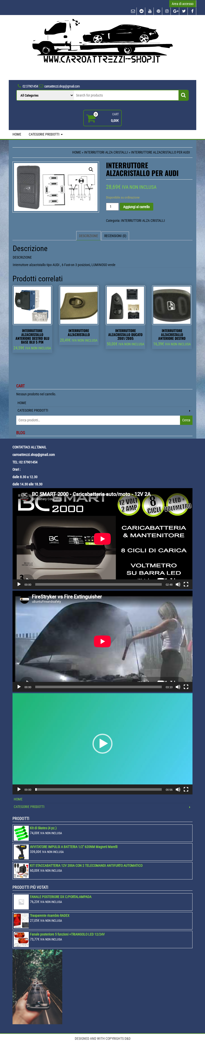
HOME (16, 134)
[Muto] (178, 584)
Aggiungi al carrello (136, 207)
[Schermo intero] (186, 584)
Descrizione (88, 236)
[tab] (88, 236)
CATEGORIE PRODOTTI (44, 134)
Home (76, 152)
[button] (102, 744)
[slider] (98, 789)
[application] (102, 538)
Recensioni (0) (115, 236)
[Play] (19, 584)
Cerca (186, 420)
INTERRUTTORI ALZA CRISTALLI (106, 152)
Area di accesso (183, 4)
